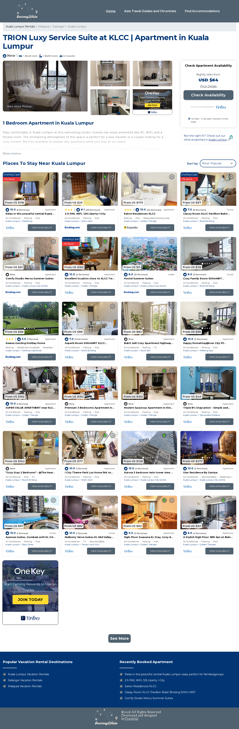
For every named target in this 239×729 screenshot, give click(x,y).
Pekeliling (27, 221)
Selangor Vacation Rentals (25, 680)
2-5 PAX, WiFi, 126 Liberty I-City (85, 213)
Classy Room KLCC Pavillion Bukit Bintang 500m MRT (160, 692)
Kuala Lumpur (77, 26)
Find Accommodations (202, 11)
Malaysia (43, 26)
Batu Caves (27, 544)
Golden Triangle (148, 221)
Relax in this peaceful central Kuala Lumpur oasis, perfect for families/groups (174, 674)
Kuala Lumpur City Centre (35, 286)
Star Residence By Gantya (200, 472)
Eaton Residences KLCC (140, 213)
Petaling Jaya (206, 350)
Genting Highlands (31, 350)
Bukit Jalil (145, 350)
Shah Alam (87, 221)
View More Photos (19, 106)
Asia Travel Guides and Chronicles (150, 11)
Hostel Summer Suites (138, 278)
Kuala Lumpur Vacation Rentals (28, 674)
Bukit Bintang (207, 221)
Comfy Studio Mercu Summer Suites (30, 278)
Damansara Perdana (210, 415)
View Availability (42, 227)
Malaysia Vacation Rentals (25, 686)
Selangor (58, 26)
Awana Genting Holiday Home (25, 343)
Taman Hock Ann (90, 544)
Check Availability (208, 95)
